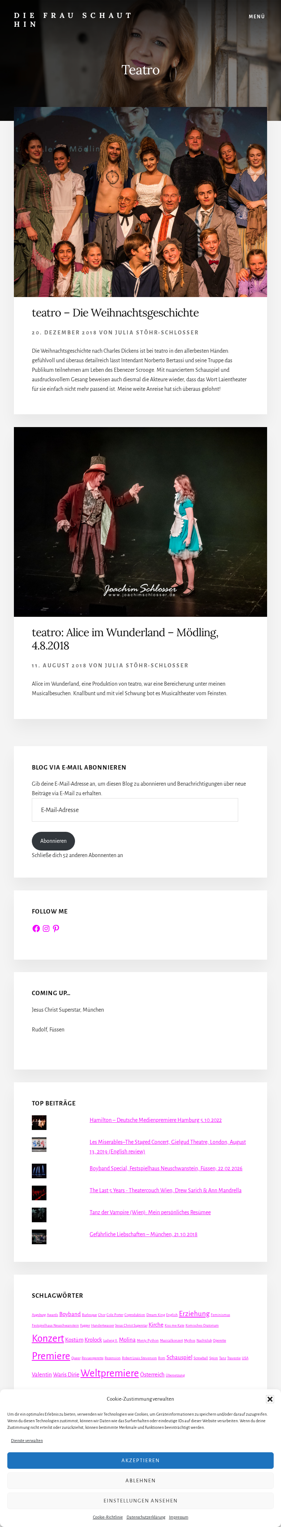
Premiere (51, 1356)
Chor (101, 1315)
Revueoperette (93, 1358)
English (172, 1315)
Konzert (48, 1338)
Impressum (178, 1517)
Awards (52, 1315)
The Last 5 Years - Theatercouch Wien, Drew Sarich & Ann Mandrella (165, 1190)
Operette (219, 1340)
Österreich (152, 1375)
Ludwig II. (110, 1340)
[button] (270, 1399)
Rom (161, 1358)
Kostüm (74, 1340)
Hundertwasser (102, 1325)
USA (245, 1358)
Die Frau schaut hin (74, 20)
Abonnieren (53, 841)
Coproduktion (134, 1315)
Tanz (222, 1358)
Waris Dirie (66, 1375)
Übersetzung (175, 1375)
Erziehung (194, 1313)
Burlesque (89, 1315)
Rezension (113, 1358)
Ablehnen (140, 1480)
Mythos (189, 1340)
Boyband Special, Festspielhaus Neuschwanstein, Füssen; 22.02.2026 (166, 1168)
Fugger (85, 1325)
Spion (213, 1358)
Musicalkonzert (171, 1340)
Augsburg (39, 1315)
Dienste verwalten (27, 1440)
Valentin (42, 1375)
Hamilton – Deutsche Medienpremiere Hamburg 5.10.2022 (156, 1120)
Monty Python (148, 1340)
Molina (127, 1340)
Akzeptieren (140, 1460)
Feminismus (220, 1315)
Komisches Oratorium (202, 1325)
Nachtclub (204, 1340)
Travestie (234, 1358)
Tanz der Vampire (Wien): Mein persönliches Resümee (150, 1212)
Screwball (201, 1358)
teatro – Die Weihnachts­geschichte (115, 312)
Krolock (93, 1340)
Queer (75, 1358)
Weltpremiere (109, 1373)
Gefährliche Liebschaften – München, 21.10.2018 (144, 1234)
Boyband (70, 1314)
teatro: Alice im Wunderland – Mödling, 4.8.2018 (125, 638)
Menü (257, 16)
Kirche (156, 1325)
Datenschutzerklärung (146, 1517)
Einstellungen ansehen (141, 1501)
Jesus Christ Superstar (131, 1325)
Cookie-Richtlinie (108, 1517)
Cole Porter (114, 1315)
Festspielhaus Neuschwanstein (55, 1325)
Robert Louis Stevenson (139, 1358)
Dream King (155, 1315)
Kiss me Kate (174, 1325)
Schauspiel (179, 1357)
